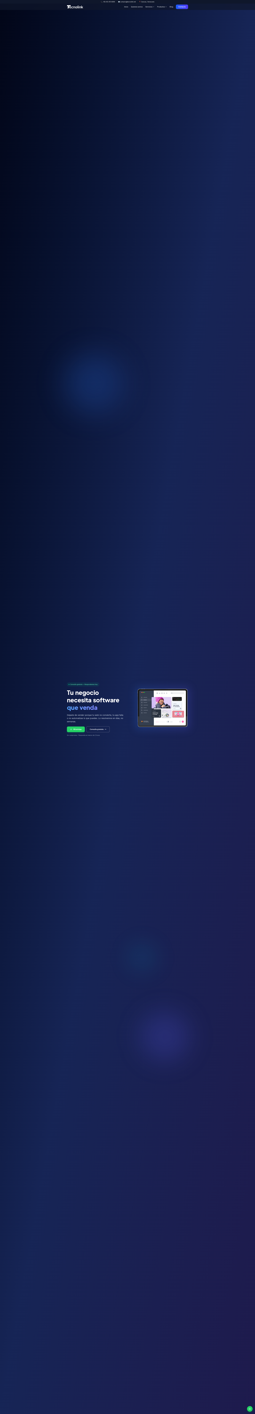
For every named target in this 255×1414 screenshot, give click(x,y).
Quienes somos (137, 7)
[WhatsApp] (250, 1409)
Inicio (126, 7)
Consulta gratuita (96, 729)
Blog (171, 7)
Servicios (148, 7)
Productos (161, 7)
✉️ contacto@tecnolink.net (127, 2)
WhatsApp (77, 729)
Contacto (182, 7)
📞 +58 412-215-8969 (108, 2)
